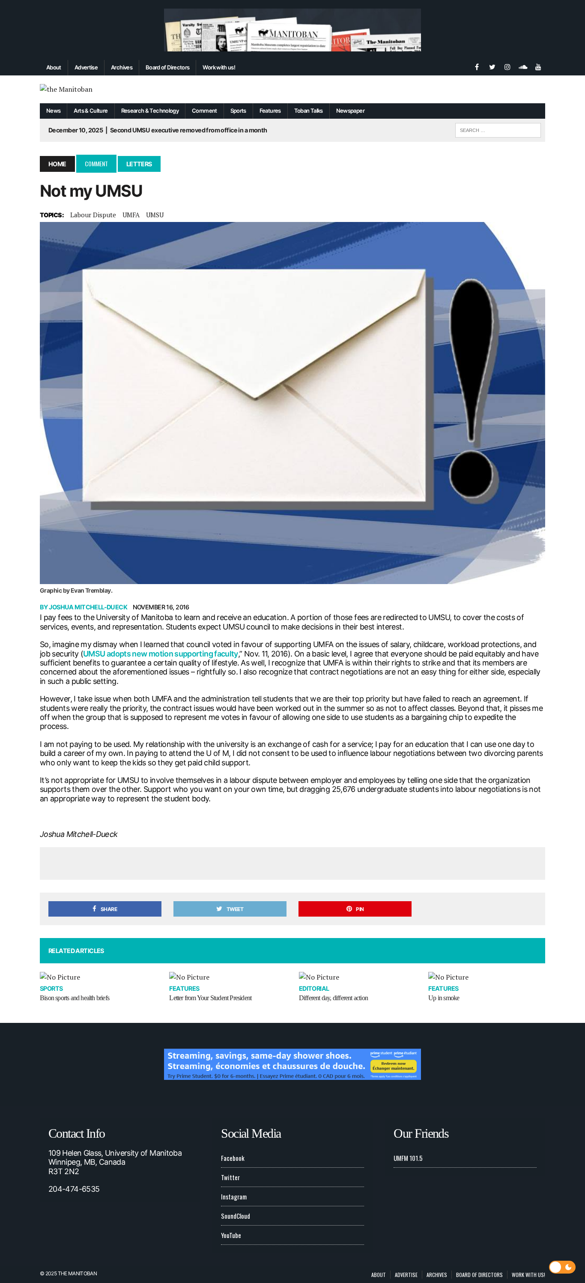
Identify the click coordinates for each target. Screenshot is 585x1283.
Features (270, 110)
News (53, 110)
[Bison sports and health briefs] (98, 977)
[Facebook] (477, 66)
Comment (204, 110)
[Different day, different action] (357, 977)
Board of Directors (167, 67)
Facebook (233, 1158)
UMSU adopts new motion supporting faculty (160, 653)
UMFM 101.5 (408, 1158)
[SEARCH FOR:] (498, 129)
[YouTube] (538, 66)
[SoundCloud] (523, 66)
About (53, 67)
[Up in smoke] (486, 977)
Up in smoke (443, 997)
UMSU (155, 214)
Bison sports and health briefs (74, 997)
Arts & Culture (90, 110)
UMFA (131, 214)
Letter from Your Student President (210, 997)
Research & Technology (150, 110)
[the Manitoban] (292, 89)
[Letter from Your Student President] (227, 977)
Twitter (230, 1177)
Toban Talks (308, 110)
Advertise (86, 67)
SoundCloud (235, 1215)
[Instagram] (507, 66)
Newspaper (350, 110)
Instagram (234, 1196)
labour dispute (93, 214)
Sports (238, 110)
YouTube (231, 1235)
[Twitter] (492, 66)
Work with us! (219, 67)
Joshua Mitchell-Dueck (88, 607)
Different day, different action (333, 997)
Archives (121, 67)
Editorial (314, 988)
